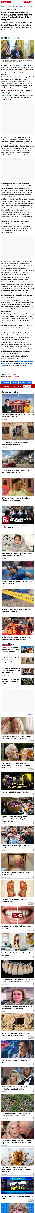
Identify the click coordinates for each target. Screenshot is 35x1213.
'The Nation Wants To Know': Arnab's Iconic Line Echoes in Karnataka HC (18, 415)
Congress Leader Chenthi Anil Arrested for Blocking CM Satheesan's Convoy (15, 527)
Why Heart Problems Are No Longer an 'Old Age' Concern (10, 681)
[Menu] (32, 2)
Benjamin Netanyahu (25, 382)
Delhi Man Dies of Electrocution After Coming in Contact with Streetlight (17, 610)
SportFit (3, 586)
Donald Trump (20, 65)
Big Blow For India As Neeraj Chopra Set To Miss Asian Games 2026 (17, 582)
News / (2, 6)
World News (4, 475)
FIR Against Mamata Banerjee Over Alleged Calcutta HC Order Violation (16, 499)
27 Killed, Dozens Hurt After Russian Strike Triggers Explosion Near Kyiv (15, 471)
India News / (8, 6)
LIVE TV (28, 2)
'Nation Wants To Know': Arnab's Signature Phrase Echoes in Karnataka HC (11, 649)
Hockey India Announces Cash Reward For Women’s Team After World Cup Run (16, 638)
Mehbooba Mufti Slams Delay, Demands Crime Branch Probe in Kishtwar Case (17, 555)
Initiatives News (5, 675)
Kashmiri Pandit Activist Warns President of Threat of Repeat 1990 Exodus (16, 443)
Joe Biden (10, 222)
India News (3, 35)
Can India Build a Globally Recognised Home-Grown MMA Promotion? (11, 671)
